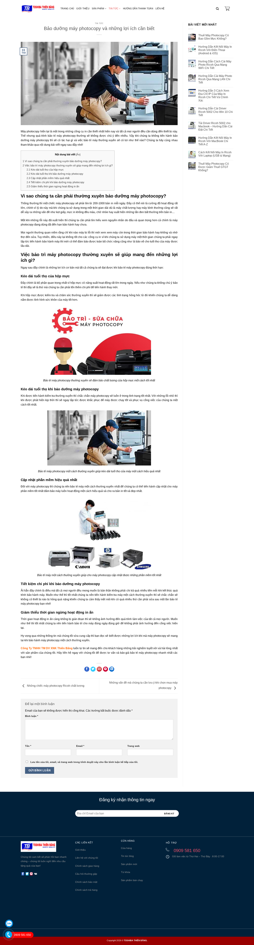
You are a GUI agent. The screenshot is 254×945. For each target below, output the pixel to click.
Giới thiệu (82, 8)
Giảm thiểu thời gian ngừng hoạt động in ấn (53, 186)
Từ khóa (125, 872)
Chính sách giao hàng (87, 865)
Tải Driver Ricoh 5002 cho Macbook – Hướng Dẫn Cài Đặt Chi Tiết (215, 126)
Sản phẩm (98, 8)
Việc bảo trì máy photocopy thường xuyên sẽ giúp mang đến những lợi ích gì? (68, 165)
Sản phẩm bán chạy (132, 880)
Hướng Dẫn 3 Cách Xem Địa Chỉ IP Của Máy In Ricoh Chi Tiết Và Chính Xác (213, 95)
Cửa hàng (126, 848)
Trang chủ (67, 8)
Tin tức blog (127, 856)
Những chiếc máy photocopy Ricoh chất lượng (55, 685)
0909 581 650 (22, 934)
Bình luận (31, 716)
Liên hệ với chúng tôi (86, 857)
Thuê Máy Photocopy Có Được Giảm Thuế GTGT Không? (213, 167)
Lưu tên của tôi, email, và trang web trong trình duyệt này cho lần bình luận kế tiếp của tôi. (84, 762)
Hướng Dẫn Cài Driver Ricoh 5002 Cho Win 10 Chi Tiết (215, 111)
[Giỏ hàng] (227, 9)
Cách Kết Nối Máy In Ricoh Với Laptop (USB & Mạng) (215, 154)
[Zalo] (9, 923)
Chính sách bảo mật (86, 882)
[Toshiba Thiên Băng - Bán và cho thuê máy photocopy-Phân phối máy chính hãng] (38, 9)
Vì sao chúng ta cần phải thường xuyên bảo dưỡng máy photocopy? (62, 161)
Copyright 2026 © (127, 940)
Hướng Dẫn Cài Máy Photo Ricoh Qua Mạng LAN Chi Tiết (215, 79)
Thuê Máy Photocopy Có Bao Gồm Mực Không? (213, 37)
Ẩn (78, 154)
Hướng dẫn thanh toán (138, 8)
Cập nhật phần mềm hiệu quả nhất (48, 178)
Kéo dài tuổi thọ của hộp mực (45, 169)
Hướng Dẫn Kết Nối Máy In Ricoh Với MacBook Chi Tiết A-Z (215, 141)
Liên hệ (160, 8)
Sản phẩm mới (129, 864)
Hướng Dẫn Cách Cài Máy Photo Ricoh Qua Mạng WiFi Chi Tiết (214, 64)
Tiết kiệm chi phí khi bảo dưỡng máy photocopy (55, 182)
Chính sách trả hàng (86, 889)
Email (80, 746)
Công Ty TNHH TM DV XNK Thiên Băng (47, 648)
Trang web (133, 746)
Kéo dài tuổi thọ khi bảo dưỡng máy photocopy (55, 173)
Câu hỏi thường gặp (86, 873)
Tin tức (113, 8)
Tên (28, 746)
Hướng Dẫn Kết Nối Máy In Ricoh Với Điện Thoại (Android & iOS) (215, 50)
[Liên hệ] (7, 939)
